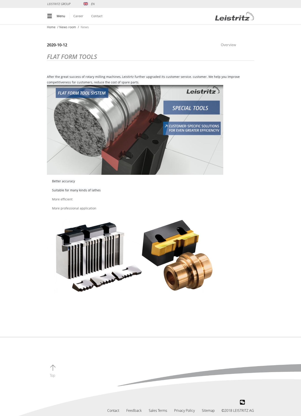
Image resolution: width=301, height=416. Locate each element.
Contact (113, 410)
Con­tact (96, 16)
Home (51, 27)
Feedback (134, 410)
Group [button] (59, 4)
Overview (228, 44)
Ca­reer (78, 16)
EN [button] (93, 4)
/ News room (66, 27)
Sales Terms (158, 410)
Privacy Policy (184, 410)
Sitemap (208, 410)
